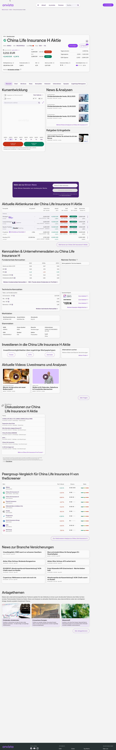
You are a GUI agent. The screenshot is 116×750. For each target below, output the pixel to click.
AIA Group (9, 530)
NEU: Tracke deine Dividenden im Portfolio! (42, 282)
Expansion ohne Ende (8, 423)
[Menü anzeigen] (38, 5)
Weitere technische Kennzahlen (46, 309)
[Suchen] (78, 5)
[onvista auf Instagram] (38, 748)
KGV (36, 63)
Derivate (50, 355)
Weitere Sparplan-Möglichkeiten (77, 307)
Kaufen (48, 56)
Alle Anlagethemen (81, 631)
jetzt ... (4, 437)
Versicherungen (11, 36)
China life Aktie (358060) (9, 433)
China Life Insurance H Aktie (19, 9)
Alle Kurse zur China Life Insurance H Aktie (73, 245)
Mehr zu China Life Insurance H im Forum (30, 452)
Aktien (10, 9)
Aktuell (44, 5)
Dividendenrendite (24, 63)
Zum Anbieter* (82, 296)
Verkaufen (48, 52)
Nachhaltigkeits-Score (81, 63)
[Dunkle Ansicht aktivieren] (10, 0)
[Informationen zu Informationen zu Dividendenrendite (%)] (14, 278)
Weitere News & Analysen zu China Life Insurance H (71, 125)
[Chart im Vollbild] (43, 102)
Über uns (105, 749)
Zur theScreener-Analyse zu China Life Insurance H (70, 538)
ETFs (30, 355)
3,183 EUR (63, 232)
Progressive (9, 515)
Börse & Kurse (5, 9)
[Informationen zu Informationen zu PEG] (6, 272)
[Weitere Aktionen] (88, 217)
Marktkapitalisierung (7, 63)
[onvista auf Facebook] (31, 748)
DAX (60, 749)
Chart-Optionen (37, 95)
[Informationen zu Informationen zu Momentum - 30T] (12, 304)
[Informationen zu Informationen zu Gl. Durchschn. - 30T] (14, 296)
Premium (61, 5)
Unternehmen (57, 84)
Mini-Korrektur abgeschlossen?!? (12, 428)
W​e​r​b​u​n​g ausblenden (59, 21)
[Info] (13, 63)
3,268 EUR (73, 216)
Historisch (47, 84)
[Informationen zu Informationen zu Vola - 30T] (8, 301)
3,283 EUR (73, 232)
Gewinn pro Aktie (48, 63)
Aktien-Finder (83, 355)
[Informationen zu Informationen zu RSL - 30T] (8, 298)
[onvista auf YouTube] (34, 748)
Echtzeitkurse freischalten (18, 232)
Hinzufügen (72, 46)
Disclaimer (9, 461)
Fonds (11, 355)
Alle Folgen (83, 398)
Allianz (8, 487)
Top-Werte (87, 749)
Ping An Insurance (11, 501)
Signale (84, 46)
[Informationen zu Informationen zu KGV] (5, 269)
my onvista (52, 5)
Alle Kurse (23, 84)
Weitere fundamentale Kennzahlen (14, 282)
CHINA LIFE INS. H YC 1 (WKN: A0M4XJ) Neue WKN (17, 419)
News (30, 84)
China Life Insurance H (12, 492)
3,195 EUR (63, 227)
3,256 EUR (73, 221)
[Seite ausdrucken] (87, 41)
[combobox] (22, 102)
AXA (7, 525)
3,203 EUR (63, 216)
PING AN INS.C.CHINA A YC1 (14, 506)
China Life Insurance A (12, 497)
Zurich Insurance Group (13, 520)
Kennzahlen (38, 84)
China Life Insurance (8, 442)
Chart (16, 84)
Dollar (73, 749)
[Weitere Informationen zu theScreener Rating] (63, 65)
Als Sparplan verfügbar (13, 69)
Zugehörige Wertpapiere (78, 84)
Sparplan (66, 84)
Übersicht (8, 84)
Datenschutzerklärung (66, 195)
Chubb (8, 511)
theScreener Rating (64, 63)
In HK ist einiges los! (8, 447)
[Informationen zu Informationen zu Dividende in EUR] (12, 275)
